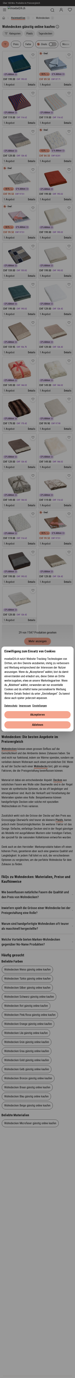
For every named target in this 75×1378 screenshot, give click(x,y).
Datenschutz (10, 705)
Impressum (25, 705)
